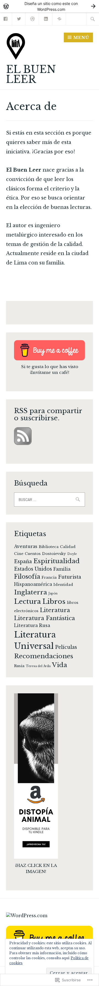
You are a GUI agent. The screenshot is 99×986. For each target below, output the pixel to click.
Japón (52, 593)
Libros (53, 601)
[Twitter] (19, 18)
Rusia (19, 666)
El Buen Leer (31, 74)
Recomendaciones (43, 656)
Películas (66, 647)
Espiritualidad (56, 561)
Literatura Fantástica (44, 618)
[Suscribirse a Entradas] (23, 443)
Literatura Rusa (32, 625)
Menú (81, 37)
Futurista (69, 577)
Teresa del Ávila (38, 666)
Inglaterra (30, 592)
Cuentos (33, 553)
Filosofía (27, 576)
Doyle (72, 554)
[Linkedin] (46, 18)
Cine (18, 553)
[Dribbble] (32, 18)
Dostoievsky (54, 553)
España (23, 561)
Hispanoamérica (33, 584)
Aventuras (25, 546)
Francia (49, 577)
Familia (61, 569)
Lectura (27, 601)
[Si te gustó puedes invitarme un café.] (59, 18)
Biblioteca (49, 546)
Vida (59, 665)
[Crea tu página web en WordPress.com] (49, 6)
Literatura (55, 610)
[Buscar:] (92, 18)
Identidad (63, 584)
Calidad (68, 546)
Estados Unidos (33, 569)
